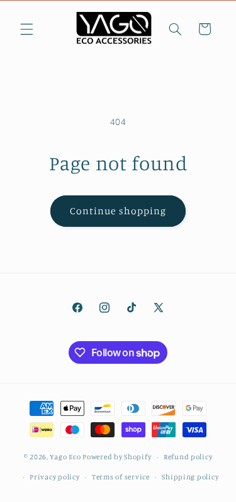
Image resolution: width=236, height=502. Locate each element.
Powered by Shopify (116, 456)
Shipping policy (190, 476)
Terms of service (121, 476)
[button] (26, 28)
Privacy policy (54, 476)
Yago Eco (65, 456)
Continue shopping (118, 211)
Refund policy (188, 456)
